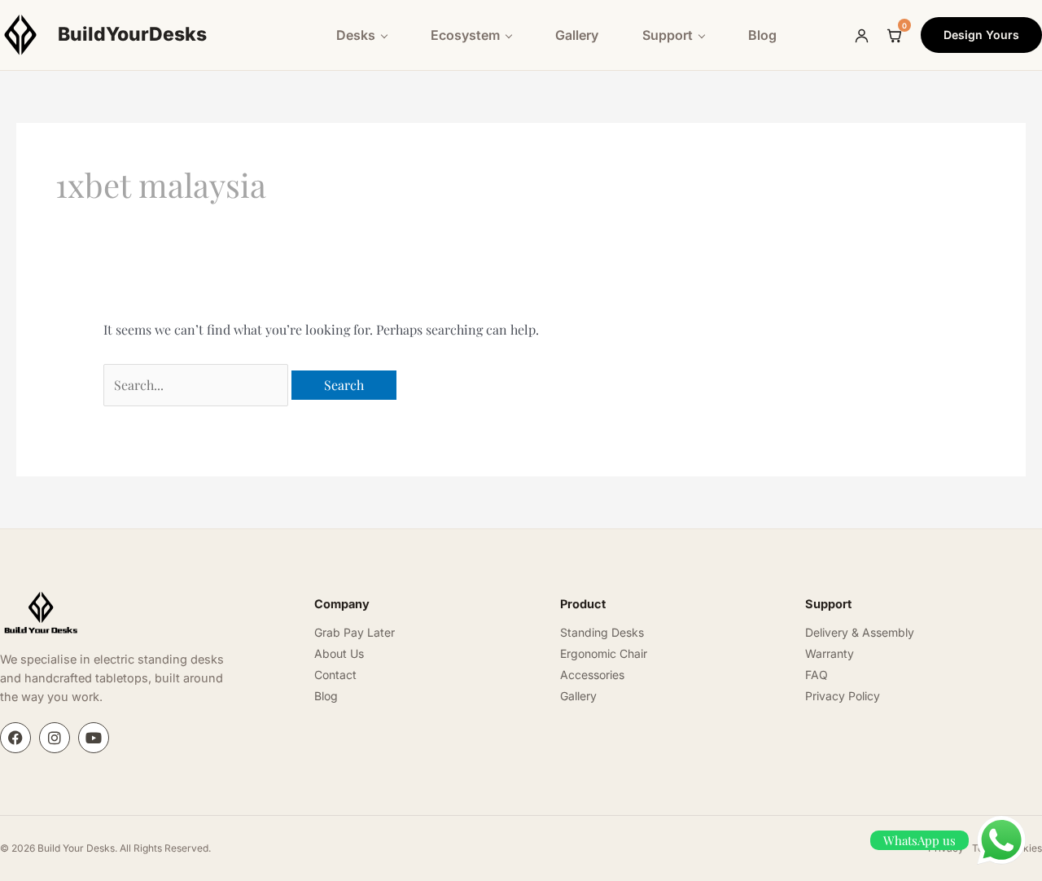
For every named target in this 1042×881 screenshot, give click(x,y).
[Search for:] (197, 384)
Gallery (576, 35)
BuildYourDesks (132, 34)
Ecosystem (465, 35)
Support (667, 35)
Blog (762, 35)
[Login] (861, 35)
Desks (355, 35)
